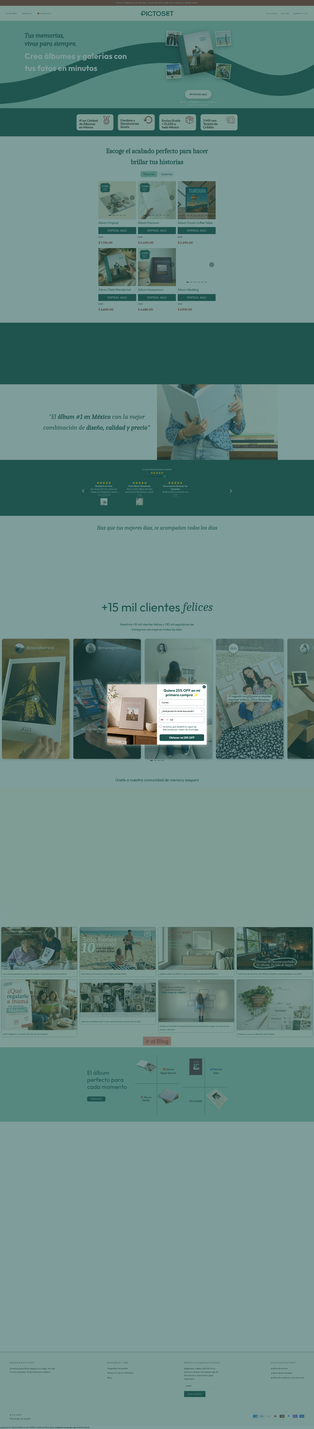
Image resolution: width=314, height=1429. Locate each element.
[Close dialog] (204, 686)
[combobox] (181, 711)
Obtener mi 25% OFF (182, 737)
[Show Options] (202, 711)
